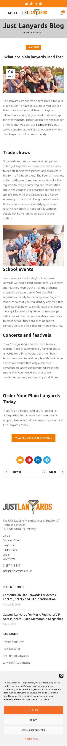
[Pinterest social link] (31, 3)
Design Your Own (13, 642)
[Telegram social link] (40, 3)
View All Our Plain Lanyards (33, 438)
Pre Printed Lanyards (16, 656)
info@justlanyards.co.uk (17, 571)
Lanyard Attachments (16, 662)
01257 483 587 (11, 566)
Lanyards (38, 33)
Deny (33, 720)
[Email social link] (26, 3)
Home (26, 32)
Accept (33, 710)
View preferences (33, 730)
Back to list (43, 472)
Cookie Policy (31, 739)
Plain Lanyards (11, 649)
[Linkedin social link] (36, 3)
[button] (61, 676)
